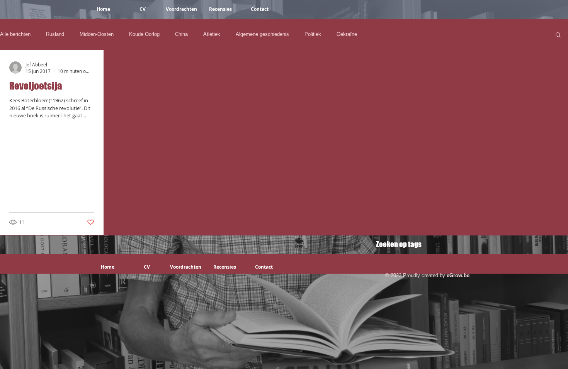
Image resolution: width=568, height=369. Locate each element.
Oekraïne (347, 34)
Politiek (312, 34)
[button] (558, 35)
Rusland (55, 34)
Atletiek (211, 34)
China (181, 34)
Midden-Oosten (97, 34)
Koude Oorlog (144, 34)
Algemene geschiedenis (262, 34)
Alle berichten (15, 34)
